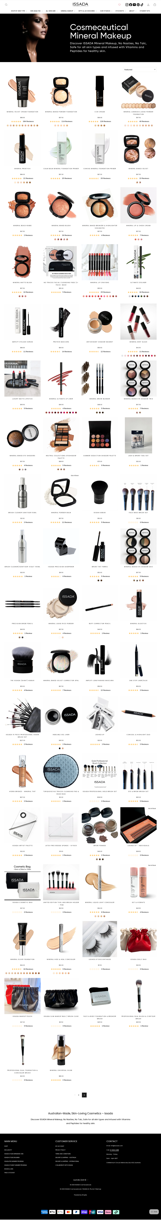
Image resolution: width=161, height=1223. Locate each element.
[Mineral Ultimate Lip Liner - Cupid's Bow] (49, 413)
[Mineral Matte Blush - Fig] (20, 296)
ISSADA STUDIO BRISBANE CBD (13, 1154)
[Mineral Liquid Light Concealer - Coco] (104, 916)
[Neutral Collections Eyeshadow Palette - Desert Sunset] (58, 469)
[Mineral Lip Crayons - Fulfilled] (95, 296)
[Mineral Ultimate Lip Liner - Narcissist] (61, 413)
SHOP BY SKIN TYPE (18, 11)
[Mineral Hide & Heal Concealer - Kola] (60, 973)
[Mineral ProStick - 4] (21, 182)
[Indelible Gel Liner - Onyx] (60, 748)
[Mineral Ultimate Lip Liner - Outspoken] (73, 413)
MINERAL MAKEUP (67, 11)
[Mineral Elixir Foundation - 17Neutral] (36, 973)
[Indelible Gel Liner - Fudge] (63, 748)
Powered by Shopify (80, 1195)
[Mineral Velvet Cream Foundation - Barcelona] (31, 125)
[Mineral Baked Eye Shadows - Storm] (25, 469)
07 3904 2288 (114, 1150)
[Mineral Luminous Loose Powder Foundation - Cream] (128, 125)
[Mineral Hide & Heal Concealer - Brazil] (66, 973)
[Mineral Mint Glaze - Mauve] (134, 356)
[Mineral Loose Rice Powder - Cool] (60, 637)
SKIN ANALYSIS (35, 11)
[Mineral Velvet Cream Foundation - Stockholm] (8, 125)
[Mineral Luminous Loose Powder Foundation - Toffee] (152, 125)
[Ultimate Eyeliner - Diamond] (130, 296)
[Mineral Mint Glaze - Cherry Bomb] (152, 356)
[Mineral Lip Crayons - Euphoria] (92, 296)
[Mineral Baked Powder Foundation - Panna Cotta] (55, 125)
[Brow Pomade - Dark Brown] (103, 859)
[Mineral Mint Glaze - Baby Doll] (128, 356)
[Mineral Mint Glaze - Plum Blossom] (149, 356)
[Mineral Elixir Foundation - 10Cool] (24, 973)
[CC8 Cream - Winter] (98, 125)
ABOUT (132, 11)
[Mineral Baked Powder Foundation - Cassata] (58, 125)
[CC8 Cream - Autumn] (101, 125)
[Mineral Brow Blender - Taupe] (100, 413)
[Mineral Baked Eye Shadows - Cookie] (20, 469)
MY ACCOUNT (59, 1146)
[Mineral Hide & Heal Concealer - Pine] (57, 973)
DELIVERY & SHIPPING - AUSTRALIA (65, 1157)
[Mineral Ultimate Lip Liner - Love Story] (58, 413)
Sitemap (98, 1189)
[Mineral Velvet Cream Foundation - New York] (14, 125)
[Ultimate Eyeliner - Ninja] (133, 296)
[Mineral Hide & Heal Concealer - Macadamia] (54, 973)
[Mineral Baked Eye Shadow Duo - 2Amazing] (134, 580)
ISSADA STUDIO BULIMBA (12, 1157)
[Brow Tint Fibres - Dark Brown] (98, 580)
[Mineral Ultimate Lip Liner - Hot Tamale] (55, 413)
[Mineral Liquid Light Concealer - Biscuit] (98, 916)
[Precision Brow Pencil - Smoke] (22, 637)
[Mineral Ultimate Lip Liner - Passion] (76, 413)
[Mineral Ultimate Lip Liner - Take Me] (67, 413)
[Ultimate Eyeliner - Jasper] (147, 296)
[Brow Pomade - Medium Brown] (100, 859)
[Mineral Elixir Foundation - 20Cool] (39, 973)
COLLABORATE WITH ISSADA (64, 1165)
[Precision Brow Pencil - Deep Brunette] (25, 637)
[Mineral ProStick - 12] (27, 182)
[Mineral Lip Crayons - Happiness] (101, 296)
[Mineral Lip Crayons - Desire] (87, 296)
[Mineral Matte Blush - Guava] (22, 296)
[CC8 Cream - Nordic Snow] (95, 125)
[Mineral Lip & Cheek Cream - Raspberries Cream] (141, 239)
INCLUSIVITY (8, 1150)
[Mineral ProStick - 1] (15, 182)
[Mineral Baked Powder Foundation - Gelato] (61, 125)
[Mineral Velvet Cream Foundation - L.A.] (22, 125)
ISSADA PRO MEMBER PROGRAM (14, 1161)
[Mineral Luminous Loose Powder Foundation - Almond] (137, 125)
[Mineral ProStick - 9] (24, 182)
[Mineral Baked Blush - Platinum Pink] (58, 239)
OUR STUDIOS (105, 11)
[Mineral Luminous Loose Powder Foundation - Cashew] (140, 125)
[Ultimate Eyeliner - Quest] (135, 296)
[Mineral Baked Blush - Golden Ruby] (61, 239)
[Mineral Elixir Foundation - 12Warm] (30, 973)
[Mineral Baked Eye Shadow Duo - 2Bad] (137, 580)
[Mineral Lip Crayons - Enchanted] (89, 296)
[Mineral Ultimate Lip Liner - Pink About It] (64, 413)
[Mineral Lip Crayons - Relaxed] (110, 296)
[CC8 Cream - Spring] (104, 125)
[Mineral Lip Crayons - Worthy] (100, 299)
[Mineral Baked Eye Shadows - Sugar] (22, 469)
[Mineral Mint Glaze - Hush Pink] (125, 356)
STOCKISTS (120, 11)
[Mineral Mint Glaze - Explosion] (137, 356)
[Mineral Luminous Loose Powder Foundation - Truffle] (143, 125)
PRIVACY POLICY (60, 1150)
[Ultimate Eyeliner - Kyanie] (138, 296)
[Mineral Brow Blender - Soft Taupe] (97, 413)
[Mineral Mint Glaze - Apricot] (131, 356)
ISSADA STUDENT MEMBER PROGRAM (15, 1165)
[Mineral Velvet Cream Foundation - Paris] (17, 125)
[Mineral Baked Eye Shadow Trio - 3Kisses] (137, 413)
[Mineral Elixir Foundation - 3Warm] (12, 973)
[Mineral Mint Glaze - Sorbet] (140, 356)
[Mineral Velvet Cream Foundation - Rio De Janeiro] (28, 125)
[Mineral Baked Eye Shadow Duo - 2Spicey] (143, 580)
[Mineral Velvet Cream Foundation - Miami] (34, 125)
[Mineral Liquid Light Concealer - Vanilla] (95, 916)
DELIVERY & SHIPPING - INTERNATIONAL (67, 1161)
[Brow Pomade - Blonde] (97, 859)
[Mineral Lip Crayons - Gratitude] (98, 296)
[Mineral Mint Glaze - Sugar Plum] (143, 356)
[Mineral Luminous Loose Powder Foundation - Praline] (146, 125)
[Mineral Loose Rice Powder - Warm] (63, 637)
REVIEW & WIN (8, 1169)
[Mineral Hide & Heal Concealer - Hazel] (63, 973)
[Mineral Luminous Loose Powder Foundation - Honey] (134, 125)
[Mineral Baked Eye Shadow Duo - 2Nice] (140, 580)
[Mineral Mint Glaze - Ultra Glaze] (122, 356)
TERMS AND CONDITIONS (63, 1154)
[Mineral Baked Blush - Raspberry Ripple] (64, 239)
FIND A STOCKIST (9, 1173)
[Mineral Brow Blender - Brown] (103, 413)
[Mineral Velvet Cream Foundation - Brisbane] (20, 125)
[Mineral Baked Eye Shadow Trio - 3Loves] (140, 413)
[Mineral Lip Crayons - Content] (84, 296)
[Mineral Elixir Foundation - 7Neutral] (15, 973)
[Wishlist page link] (119, 5)
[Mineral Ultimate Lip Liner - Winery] (70, 413)
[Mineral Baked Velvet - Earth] (140, 182)
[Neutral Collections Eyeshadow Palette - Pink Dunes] (64, 469)
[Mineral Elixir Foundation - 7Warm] (21, 973)
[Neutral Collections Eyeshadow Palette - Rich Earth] (61, 469)
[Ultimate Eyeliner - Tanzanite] (144, 296)
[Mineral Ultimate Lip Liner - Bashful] (46, 413)
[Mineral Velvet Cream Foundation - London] (11, 125)
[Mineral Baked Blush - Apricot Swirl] (67, 239)
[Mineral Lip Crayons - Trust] (116, 296)
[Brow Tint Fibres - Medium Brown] (101, 580)
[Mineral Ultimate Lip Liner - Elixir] (52, 413)
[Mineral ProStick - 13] (30, 182)
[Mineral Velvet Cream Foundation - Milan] (25, 125)
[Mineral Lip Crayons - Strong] (113, 296)
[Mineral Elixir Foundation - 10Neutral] (27, 973)
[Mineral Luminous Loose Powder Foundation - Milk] (125, 125)
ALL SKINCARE (51, 11)
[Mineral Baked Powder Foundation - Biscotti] (64, 125)
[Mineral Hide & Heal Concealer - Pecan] (69, 973)
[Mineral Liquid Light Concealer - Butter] (101, 916)
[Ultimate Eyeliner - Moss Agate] (141, 296)
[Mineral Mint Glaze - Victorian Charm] (155, 356)
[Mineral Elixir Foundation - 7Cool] (18, 973)
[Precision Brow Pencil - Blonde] (20, 637)
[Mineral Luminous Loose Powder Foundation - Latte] (131, 125)
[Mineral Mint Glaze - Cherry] (146, 356)
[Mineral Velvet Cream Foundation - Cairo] (37, 125)
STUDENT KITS (145, 11)
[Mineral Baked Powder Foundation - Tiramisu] (67, 125)
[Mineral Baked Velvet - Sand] (137, 182)
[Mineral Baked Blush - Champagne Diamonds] (55, 239)
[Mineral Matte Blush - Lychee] (25, 296)
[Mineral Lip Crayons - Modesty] (107, 296)
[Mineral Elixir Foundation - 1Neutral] (9, 973)
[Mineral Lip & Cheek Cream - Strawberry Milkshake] (138, 239)
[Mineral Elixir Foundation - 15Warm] (33, 973)
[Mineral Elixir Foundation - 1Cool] (6, 973)
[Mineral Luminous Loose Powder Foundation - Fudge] (149, 125)
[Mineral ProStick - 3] (18, 182)
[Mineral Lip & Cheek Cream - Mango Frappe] (135, 239)
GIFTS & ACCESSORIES (86, 11)
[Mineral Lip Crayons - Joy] (104, 296)
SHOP (6, 1146)
